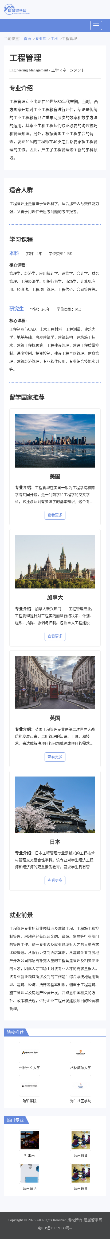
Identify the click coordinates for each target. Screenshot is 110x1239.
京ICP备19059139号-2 (55, 1228)
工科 (54, 39)
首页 (27, 39)
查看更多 (55, 515)
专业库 (40, 39)
